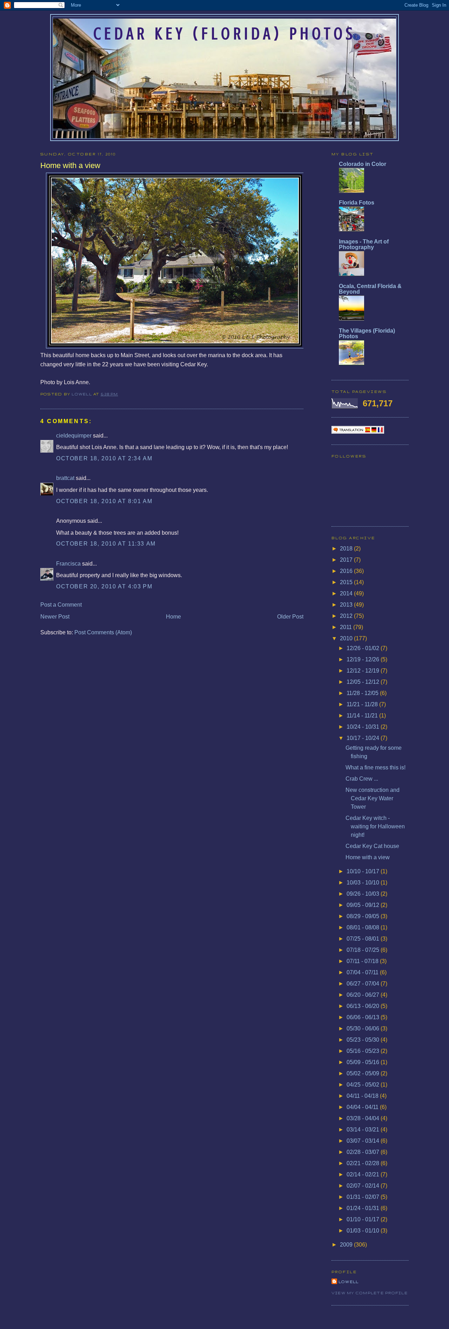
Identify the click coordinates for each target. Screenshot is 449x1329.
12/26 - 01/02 (364, 648)
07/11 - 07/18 (363, 961)
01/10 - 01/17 (364, 1219)
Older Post (290, 617)
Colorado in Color (362, 164)
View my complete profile (369, 1293)
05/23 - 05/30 (364, 1040)
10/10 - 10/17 (364, 871)
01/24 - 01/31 (364, 1208)
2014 (347, 593)
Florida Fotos (356, 203)
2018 (347, 549)
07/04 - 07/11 (363, 972)
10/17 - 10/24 (364, 738)
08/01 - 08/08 (364, 927)
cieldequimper (74, 436)
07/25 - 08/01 (364, 939)
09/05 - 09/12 (364, 905)
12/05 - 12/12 (364, 682)
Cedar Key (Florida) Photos (224, 34)
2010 (347, 638)
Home (173, 617)
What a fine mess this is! (376, 767)
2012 (347, 616)
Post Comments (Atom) (103, 632)
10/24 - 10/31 (364, 727)
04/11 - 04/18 (363, 1096)
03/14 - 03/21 (364, 1130)
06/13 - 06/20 (364, 1006)
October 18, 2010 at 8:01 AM (104, 501)
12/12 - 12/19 (364, 671)
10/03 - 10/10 (364, 883)
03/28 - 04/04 (364, 1118)
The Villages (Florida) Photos (367, 333)
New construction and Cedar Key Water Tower (373, 798)
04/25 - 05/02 (364, 1085)
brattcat (65, 478)
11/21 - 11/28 (363, 704)
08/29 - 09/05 (364, 916)
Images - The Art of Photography (364, 244)
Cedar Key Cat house (372, 846)
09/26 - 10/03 (364, 894)
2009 (347, 1245)
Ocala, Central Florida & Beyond (370, 289)
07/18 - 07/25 (364, 950)
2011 (346, 627)
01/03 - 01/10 (364, 1231)
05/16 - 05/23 (364, 1051)
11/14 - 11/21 (363, 716)
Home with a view (368, 857)
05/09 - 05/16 (364, 1062)
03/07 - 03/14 (364, 1141)
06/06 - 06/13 (364, 1017)
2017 (347, 560)
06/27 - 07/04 (364, 984)
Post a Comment (61, 605)
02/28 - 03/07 (364, 1152)
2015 (347, 582)
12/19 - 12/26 (364, 659)
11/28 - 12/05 (363, 693)
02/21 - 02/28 (364, 1163)
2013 (347, 605)
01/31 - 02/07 (364, 1197)
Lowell (82, 394)
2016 (347, 571)
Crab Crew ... (362, 779)
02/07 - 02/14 (364, 1186)
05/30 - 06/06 (364, 1028)
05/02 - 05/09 (364, 1073)
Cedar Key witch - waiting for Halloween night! (375, 826)
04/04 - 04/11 (363, 1107)
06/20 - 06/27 (364, 995)
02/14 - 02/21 (364, 1174)
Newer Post (54, 617)
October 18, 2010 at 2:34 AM (104, 458)
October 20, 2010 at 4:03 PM (104, 586)
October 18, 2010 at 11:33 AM (106, 544)
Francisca (68, 564)
